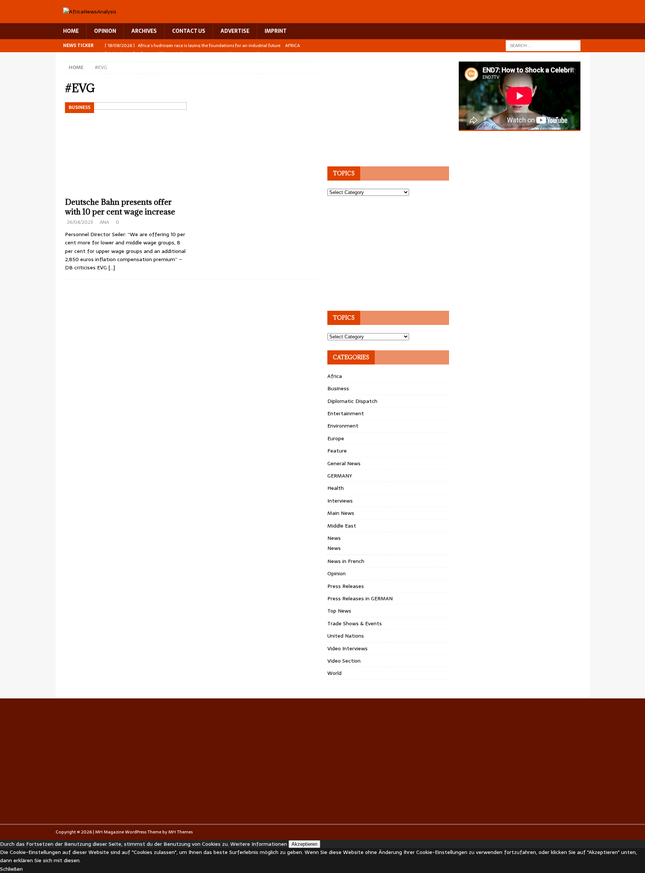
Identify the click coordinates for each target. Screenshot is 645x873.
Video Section (344, 661)
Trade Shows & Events (354, 623)
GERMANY (339, 476)
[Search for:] (543, 45)
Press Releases (345, 586)
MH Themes (180, 832)
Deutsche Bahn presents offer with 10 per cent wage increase (120, 207)
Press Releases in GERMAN (360, 598)
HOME (71, 31)
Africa (334, 376)
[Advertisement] (383, 108)
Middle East (341, 526)
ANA (104, 222)
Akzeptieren (304, 844)
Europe (335, 438)
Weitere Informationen (258, 844)
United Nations (345, 636)
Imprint (276, 31)
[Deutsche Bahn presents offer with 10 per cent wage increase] (126, 148)
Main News (340, 513)
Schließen (11, 869)
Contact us (188, 31)
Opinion (336, 573)
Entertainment (345, 413)
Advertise (235, 31)
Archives (144, 31)
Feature (337, 451)
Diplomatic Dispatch (352, 401)
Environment (342, 426)
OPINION (105, 31)
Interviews (340, 501)
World (334, 673)
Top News (339, 611)
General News (344, 463)
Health (335, 488)
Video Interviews (347, 648)
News (334, 538)
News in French (345, 561)
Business (338, 388)
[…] (111, 267)
